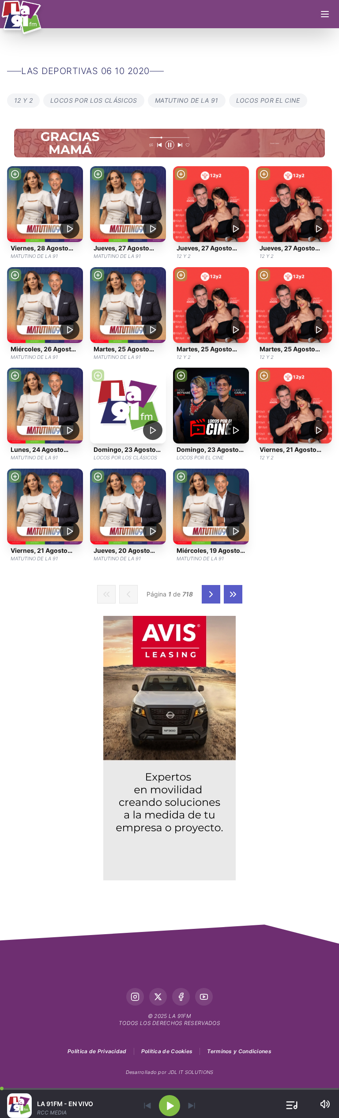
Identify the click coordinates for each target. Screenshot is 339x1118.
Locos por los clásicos (93, 100)
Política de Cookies (167, 1051)
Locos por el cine (268, 100)
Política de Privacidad (97, 1051)
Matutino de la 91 (186, 100)
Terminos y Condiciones (239, 1051)
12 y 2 (23, 100)
